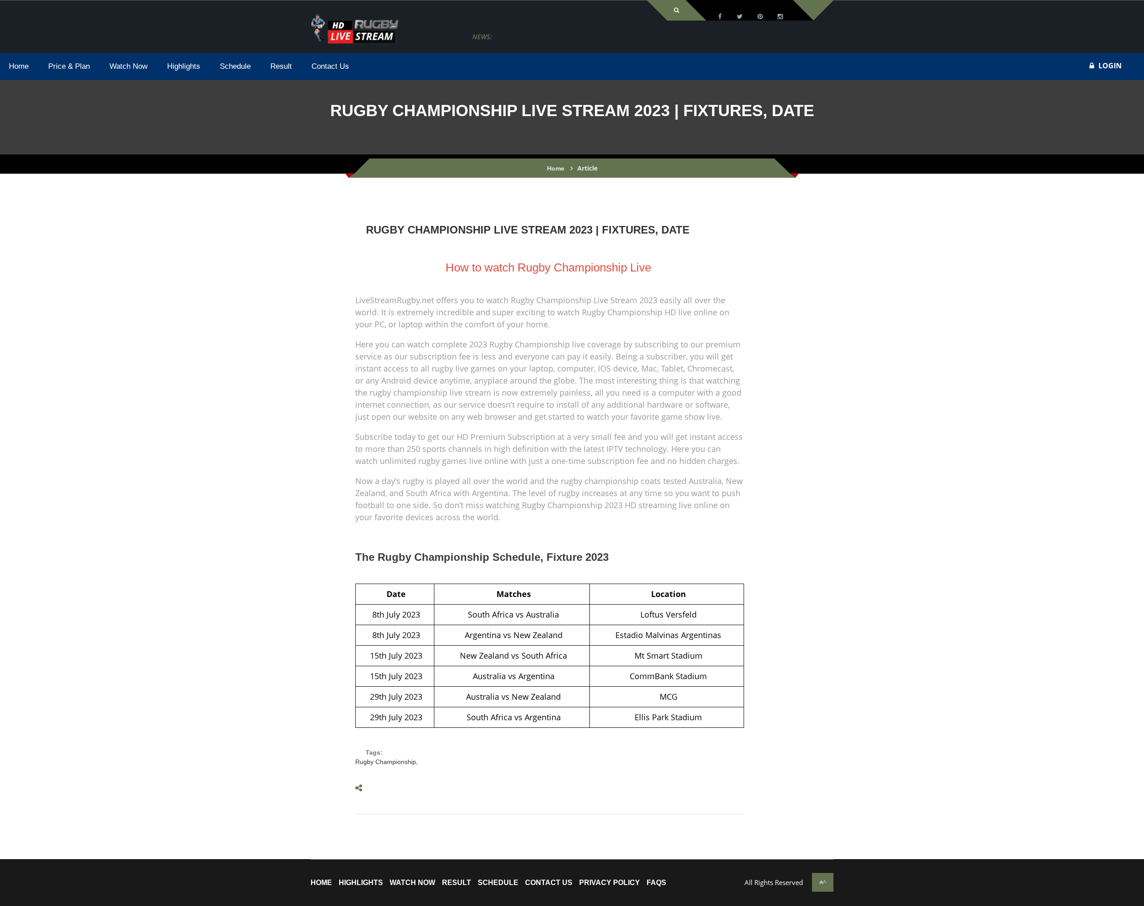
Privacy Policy (609, 882)
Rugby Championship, (386, 761)
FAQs (656, 882)
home (321, 882)
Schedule (498, 882)
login (1110, 65)
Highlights (361, 882)
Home (555, 168)
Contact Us (548, 882)
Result (456, 882)
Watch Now (412, 882)
